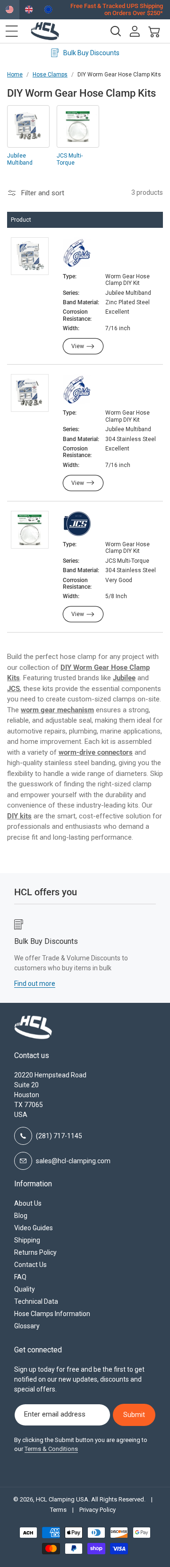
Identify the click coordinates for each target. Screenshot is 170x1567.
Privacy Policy (97, 1509)
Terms (58, 1509)
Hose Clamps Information (52, 1313)
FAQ (20, 1277)
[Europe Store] (48, 9)
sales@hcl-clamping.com (73, 1161)
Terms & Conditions (51, 1448)
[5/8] (77, 524)
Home (15, 74)
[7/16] (77, 253)
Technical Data (36, 1301)
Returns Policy (35, 1252)
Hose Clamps (50, 74)
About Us (28, 1203)
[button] (11, 31)
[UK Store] (29, 9)
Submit (134, 1414)
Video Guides (33, 1228)
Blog (20, 1215)
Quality (24, 1289)
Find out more (123, 983)
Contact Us (30, 1264)
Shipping (27, 1240)
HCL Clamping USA (62, 1499)
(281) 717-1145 (59, 1136)
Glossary (27, 1326)
